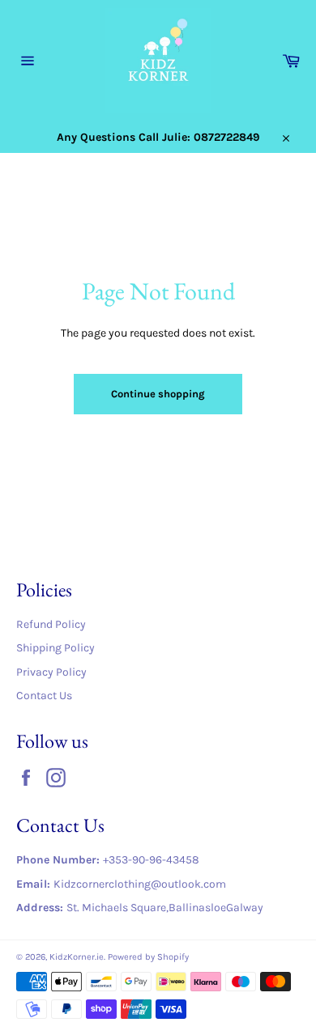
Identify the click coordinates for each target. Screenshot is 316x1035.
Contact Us (44, 695)
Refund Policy (51, 624)
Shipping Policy (55, 648)
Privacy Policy (51, 672)
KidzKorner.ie (76, 957)
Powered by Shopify (148, 957)
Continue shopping (158, 394)
